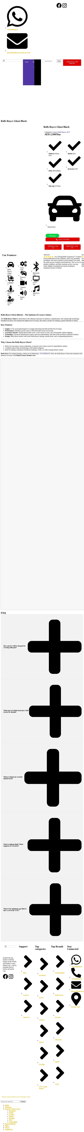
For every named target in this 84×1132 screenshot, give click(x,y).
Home (26, 62)
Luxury (54, 132)
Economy (12, 1111)
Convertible (13, 1122)
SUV (68, 132)
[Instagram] (64, 5)
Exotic (11, 1113)
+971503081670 (44, 353)
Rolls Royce (62, 132)
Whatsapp (52, 236)
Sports (11, 1116)
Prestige (12, 1118)
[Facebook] (59, 5)
